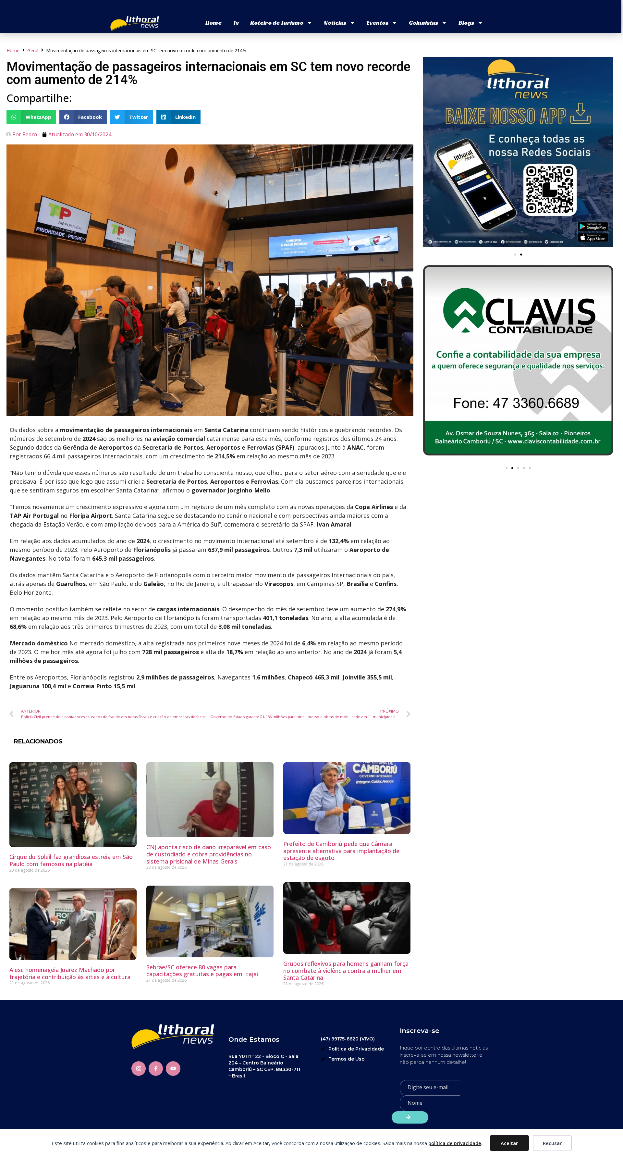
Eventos (377, 22)
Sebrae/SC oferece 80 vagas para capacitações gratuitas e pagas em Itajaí (202, 970)
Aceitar (509, 1143)
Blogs (466, 22)
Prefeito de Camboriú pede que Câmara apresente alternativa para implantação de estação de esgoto (341, 851)
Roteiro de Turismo (276, 22)
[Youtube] (173, 1068)
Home (213, 22)
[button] (31, 117)
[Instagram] (138, 1068)
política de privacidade (454, 1143)
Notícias (335, 22)
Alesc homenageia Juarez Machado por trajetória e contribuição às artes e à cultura (69, 973)
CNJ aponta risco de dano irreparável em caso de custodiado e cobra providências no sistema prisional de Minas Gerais (208, 854)
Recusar (552, 1143)
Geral (32, 50)
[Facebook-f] (156, 1068)
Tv (236, 22)
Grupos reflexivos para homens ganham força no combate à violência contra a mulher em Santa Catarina (346, 970)
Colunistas (423, 22)
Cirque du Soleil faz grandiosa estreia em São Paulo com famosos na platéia (71, 860)
